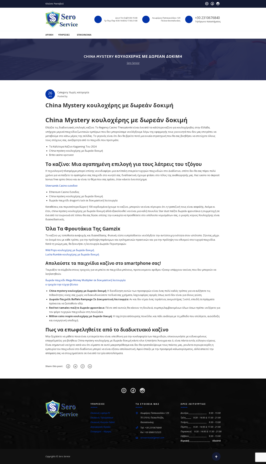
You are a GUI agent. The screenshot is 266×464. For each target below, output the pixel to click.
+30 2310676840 (207, 18)
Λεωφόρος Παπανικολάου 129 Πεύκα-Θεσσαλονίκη (166, 19)
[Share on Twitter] (75, 366)
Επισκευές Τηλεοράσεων (102, 417)
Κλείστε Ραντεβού (54, 3)
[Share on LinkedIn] (90, 366)
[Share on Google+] (83, 366)
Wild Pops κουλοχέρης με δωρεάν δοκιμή (69, 250)
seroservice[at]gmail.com (152, 437)
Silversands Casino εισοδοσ (61, 185)
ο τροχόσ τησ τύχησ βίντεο (61, 284)
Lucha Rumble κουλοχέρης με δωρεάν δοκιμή (72, 254)
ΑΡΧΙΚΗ (49, 34)
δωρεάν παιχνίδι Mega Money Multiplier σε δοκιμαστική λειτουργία (85, 280)
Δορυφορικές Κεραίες (101, 426)
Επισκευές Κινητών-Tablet (103, 422)
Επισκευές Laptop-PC (100, 413)
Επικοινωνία (84, 34)
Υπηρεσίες (64, 34)
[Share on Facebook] (68, 366)
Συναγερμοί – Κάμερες (101, 431)
